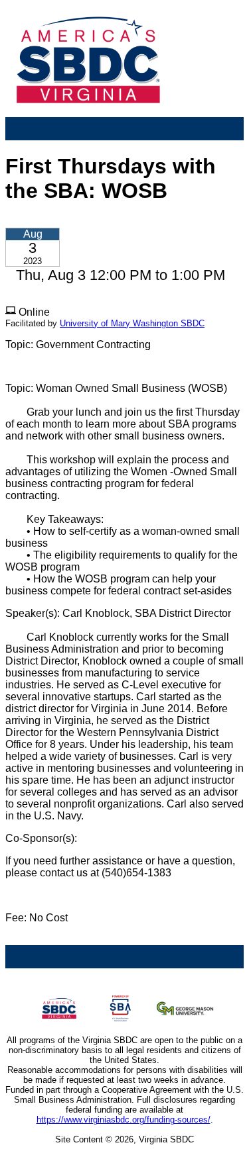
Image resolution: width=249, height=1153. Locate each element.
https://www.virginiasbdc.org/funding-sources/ (123, 1120)
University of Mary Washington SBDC (132, 323)
